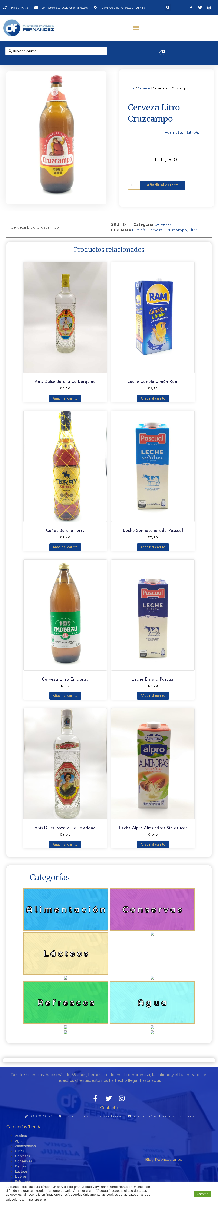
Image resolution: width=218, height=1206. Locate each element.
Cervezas (143, 88)
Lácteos (21, 1171)
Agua (19, 1141)
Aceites (21, 1135)
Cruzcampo (176, 230)
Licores (21, 1176)
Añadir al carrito (162, 185)
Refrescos (23, 1181)
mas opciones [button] (37, 1199)
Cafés (19, 1151)
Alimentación (25, 1146)
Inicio (131, 88)
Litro (193, 230)
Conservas (23, 1161)
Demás (20, 1166)
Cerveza (155, 230)
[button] (168, 7)
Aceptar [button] (202, 1194)
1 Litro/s (139, 230)
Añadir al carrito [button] (65, 398)
